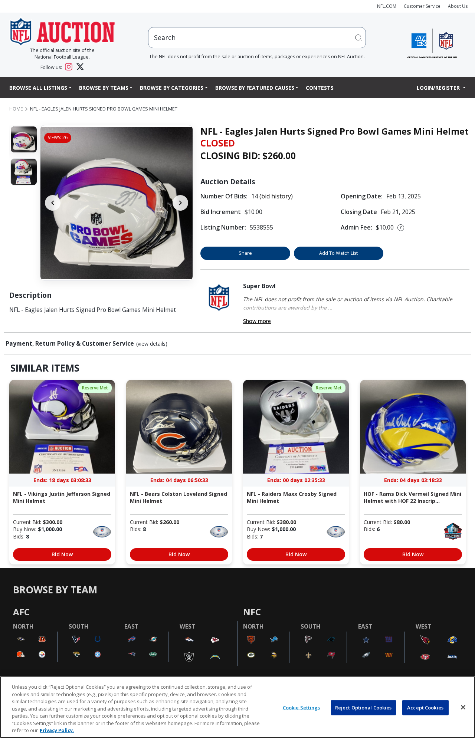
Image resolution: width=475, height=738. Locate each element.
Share (245, 253)
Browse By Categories (171, 87)
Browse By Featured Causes (254, 87)
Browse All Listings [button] (38, 87)
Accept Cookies (425, 707)
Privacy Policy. (57, 730)
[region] (237, 707)
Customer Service (422, 6)
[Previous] (52, 203)
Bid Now (62, 554)
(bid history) (276, 196)
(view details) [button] (151, 343)
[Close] (463, 707)
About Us (458, 6)
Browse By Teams (103, 87)
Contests (320, 87)
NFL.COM (386, 6)
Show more (257, 320)
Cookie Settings (301, 707)
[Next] (180, 203)
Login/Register (439, 87)
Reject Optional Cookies (363, 707)
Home (16, 109)
